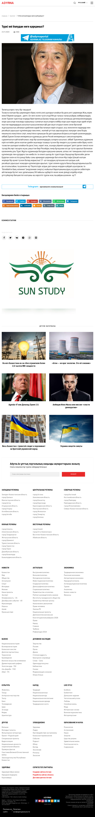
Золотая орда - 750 (9, 666)
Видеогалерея (7, 741)
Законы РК (37, 609)
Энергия (67, 736)
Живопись (6, 690)
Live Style (68, 685)
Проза (35, 649)
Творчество (37, 644)
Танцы (4, 693)
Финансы (67, 595)
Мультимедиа (7, 604)
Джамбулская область (10, 552)
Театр (4, 698)
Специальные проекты (10, 739)
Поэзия (35, 647)
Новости (5, 568)
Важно (5, 639)
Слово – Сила (38, 661)
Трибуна (36, 629)
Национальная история (10, 644)
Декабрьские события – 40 (12, 601)
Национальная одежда (41, 701)
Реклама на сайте (7, 811)
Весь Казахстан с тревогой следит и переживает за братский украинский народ (23, 447)
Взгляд (35, 747)
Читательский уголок (72, 698)
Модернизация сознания (42, 672)
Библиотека (37, 666)
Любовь (67, 701)
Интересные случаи (71, 710)
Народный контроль (71, 581)
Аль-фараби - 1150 (9, 669)
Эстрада (5, 710)
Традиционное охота (41, 704)
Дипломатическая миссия (43, 615)
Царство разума (70, 739)
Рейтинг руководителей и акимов (45, 595)
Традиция (36, 690)
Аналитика (68, 590)
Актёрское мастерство (10, 696)
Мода (66, 707)
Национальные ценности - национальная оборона (12, 746)
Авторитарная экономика (73, 578)
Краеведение (7, 658)
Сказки (35, 669)
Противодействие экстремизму (45, 733)
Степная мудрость (40, 655)
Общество (6, 578)
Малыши (5, 727)
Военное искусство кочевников (14, 661)
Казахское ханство (9, 649)
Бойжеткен (68, 693)
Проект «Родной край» (10, 736)
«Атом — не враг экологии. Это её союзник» (71, 363)
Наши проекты (7, 592)
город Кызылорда (8, 555)
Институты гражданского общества (46, 598)
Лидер (35, 730)
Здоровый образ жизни (10, 772)
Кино (3, 701)
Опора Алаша (38, 675)
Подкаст (36, 741)
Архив (4, 609)
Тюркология (6, 655)
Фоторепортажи (70, 715)
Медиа (4, 713)
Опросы (5, 606)
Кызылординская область (11, 557)
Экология (36, 756)
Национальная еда (40, 696)
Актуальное (6, 581)
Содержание (69, 747)
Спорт (4, 584)
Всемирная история (9, 647)
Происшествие (7, 612)
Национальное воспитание (43, 698)
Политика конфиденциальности (21, 811)
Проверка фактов (8, 749)
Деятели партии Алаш (10, 652)
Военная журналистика (73, 713)
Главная (4, 16)
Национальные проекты (42, 612)
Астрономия (68, 730)
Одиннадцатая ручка (40, 664)
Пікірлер (12, 16)
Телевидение (7, 704)
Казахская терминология (42, 736)
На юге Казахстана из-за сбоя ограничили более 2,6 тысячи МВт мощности (23, 364)
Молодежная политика (41, 578)
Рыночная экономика (72, 575)
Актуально (37, 568)
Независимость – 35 (9, 598)
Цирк (4, 707)
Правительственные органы (43, 601)
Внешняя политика (40, 575)
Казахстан (6, 572)
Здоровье (36, 727)
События (36, 739)
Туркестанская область (11, 543)
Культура (6, 685)
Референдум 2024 (40, 632)
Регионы (36, 753)
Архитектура (6, 715)
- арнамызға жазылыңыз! (45, 186)
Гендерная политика (40, 584)
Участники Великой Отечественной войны (15, 754)
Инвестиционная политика (43, 581)
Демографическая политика (43, 587)
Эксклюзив (37, 750)
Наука (66, 733)
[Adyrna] (10, 3)
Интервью (5, 587)
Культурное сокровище (41, 658)
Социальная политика (41, 590)
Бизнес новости (70, 592)
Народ (35, 623)
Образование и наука (73, 723)
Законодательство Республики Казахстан (13, 759)
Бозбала (67, 690)
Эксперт (5, 595)
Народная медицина (9, 775)
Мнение (5, 590)
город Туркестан (8, 546)
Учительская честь (71, 744)
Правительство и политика (43, 592)
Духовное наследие (42, 639)
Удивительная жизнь (71, 741)
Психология (68, 727)
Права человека (39, 606)
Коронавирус (7, 778)
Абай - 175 (5, 672)
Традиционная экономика (74, 572)
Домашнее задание (71, 696)
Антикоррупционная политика (75, 584)
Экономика (69, 568)
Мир (3, 575)
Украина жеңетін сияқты (71, 446)
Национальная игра (40, 693)
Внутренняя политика (41, 572)
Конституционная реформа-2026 (45, 618)
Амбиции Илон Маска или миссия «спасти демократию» (71, 406)
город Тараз (6, 549)
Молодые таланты (9, 730)
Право (35, 621)
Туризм (66, 587)
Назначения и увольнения (42, 604)
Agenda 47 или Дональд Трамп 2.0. (24, 405)
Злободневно (39, 723)
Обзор (35, 744)
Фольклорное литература (11, 733)
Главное (36, 626)
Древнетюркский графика (12, 664)
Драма (35, 652)
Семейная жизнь (70, 704)
